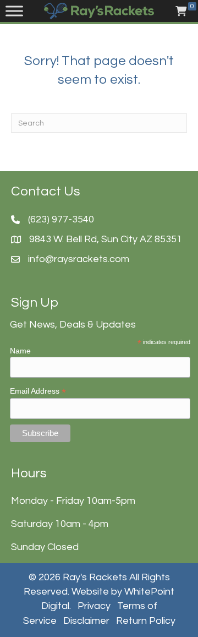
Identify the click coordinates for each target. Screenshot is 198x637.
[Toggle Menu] (14, 11)
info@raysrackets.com (78, 259)
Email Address (38, 391)
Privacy (94, 606)
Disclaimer (86, 621)
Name (20, 350)
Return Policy (145, 621)
